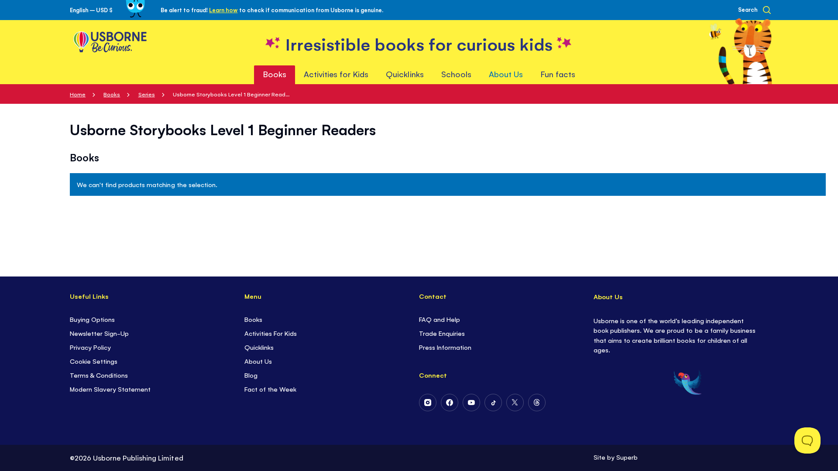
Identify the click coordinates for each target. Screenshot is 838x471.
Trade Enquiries (442, 333)
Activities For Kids (270, 333)
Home (78, 94)
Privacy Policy (90, 347)
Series (146, 94)
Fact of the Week (270, 389)
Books (111, 94)
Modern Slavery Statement (110, 389)
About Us (258, 361)
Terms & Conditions (99, 375)
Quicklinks (259, 347)
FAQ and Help (439, 319)
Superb (627, 457)
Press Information (445, 347)
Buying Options (92, 319)
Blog (251, 375)
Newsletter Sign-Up (99, 333)
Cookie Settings (93, 361)
